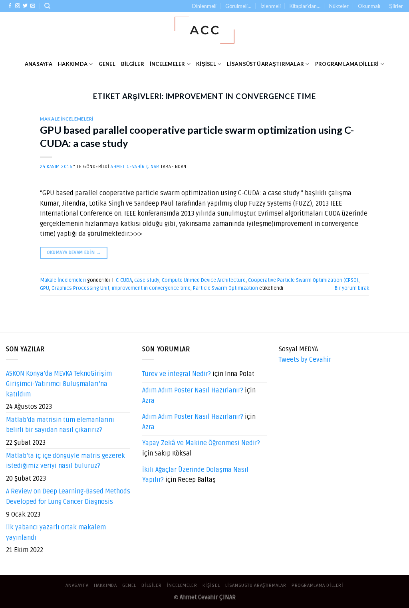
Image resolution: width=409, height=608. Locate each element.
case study (146, 280)
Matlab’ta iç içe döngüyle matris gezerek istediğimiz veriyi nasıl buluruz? (65, 461)
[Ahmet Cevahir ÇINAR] (204, 30)
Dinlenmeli (204, 6)
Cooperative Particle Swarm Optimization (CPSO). (303, 280)
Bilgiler (132, 64)
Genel (107, 64)
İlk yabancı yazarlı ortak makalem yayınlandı (56, 532)
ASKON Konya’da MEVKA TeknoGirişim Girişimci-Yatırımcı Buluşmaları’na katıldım (59, 384)
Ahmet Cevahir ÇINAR (135, 166)
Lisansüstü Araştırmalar (265, 64)
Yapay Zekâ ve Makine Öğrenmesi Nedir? (201, 443)
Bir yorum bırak (352, 288)
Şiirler (396, 6)
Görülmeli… (238, 6)
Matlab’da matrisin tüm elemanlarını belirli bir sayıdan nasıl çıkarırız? (60, 425)
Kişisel (206, 64)
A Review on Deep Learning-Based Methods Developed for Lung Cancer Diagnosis (68, 496)
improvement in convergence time (151, 288)
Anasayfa (38, 64)
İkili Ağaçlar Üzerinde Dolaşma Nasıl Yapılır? (195, 475)
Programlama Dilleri (347, 64)
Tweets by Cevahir (305, 360)
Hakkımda (72, 64)
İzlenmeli (270, 6)
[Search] (47, 6)
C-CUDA (124, 280)
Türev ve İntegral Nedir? (176, 374)
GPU (44, 288)
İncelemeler (167, 64)
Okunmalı (369, 6)
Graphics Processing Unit (80, 288)
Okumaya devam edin (74, 252)
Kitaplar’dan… (305, 6)
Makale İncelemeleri (66, 118)
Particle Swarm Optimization (225, 288)
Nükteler (339, 6)
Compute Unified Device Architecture (204, 280)
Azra (148, 401)
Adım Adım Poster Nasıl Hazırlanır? (192, 390)
